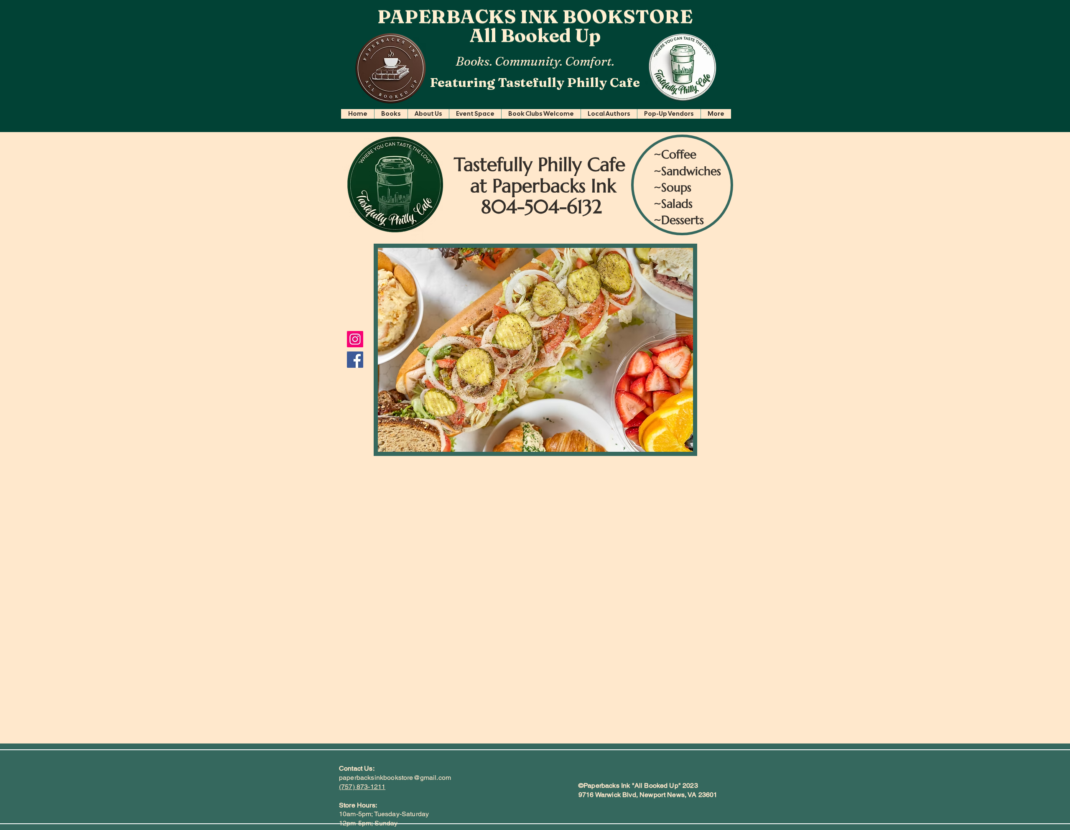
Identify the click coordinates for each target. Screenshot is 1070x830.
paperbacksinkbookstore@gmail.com (395, 778)
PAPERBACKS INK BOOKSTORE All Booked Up (535, 27)
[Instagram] (355, 339)
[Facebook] (355, 359)
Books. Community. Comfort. (535, 61)
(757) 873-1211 (362, 787)
